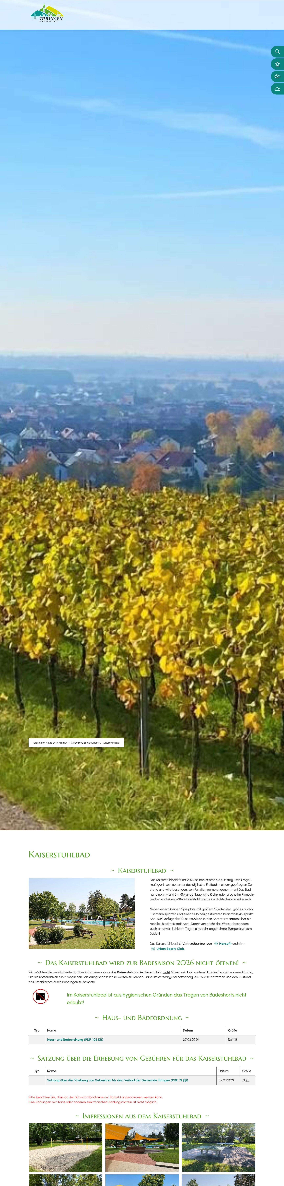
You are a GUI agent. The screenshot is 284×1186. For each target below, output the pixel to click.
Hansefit (225, 944)
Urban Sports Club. (170, 949)
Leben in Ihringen (57, 742)
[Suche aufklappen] (277, 52)
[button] (277, 64)
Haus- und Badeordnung (75, 1040)
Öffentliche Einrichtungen (85, 742)
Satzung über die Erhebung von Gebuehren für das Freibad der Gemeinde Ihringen (117, 1080)
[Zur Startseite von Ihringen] (47, 12)
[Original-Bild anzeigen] (65, 1147)
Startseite (39, 742)
